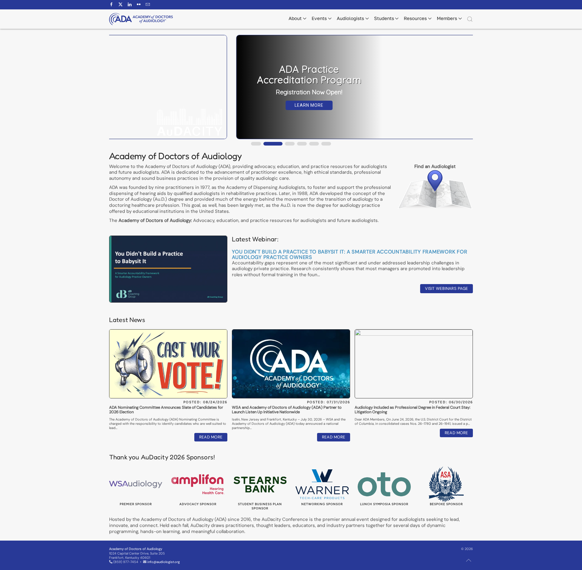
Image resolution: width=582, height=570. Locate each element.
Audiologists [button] (350, 18)
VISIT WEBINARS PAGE (446, 288)
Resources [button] (415, 18)
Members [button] (447, 18)
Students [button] (384, 18)
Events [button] (319, 18)
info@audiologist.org (163, 562)
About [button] (295, 18)
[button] (470, 19)
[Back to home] (141, 19)
